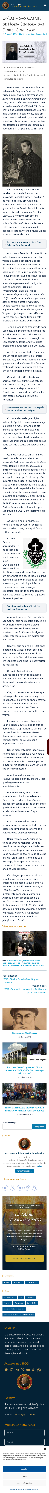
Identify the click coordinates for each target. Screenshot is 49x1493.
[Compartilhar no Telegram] (20, 1188)
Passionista (7, 963)
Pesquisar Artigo (9, 1123)
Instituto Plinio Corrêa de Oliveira (20, 67)
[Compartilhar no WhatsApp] (27, 1188)
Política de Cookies (16, 1489)
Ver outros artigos (24, 1171)
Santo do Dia (20, 75)
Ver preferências (24, 1483)
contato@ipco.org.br (24, 1414)
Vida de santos (36, 75)
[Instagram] (11, 1369)
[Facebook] (6, 1369)
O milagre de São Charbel (24, 1033)
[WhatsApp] (39, 1369)
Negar (24, 1476)
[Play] (24, 943)
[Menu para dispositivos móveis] (45, 5)
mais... (39, 1166)
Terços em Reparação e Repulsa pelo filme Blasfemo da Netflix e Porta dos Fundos (24, 1109)
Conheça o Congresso (24, 1258)
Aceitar (24, 1469)
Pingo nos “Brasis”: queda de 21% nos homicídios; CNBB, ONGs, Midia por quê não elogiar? (24, 1070)
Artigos (7, 75)
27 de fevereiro (13, 961)
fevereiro (36, 961)
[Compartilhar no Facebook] (5, 1188)
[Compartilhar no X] (12, 1188)
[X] (22, 1369)
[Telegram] (17, 1369)
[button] (45, 1449)
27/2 (20, 961)
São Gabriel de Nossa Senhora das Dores (27, 965)
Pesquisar (39, 1127)
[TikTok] (33, 1369)
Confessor (27, 961)
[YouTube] (28, 1369)
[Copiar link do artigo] (34, 1188)
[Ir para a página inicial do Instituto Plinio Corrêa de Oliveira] (24, 1381)
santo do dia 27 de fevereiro (14, 1309)
